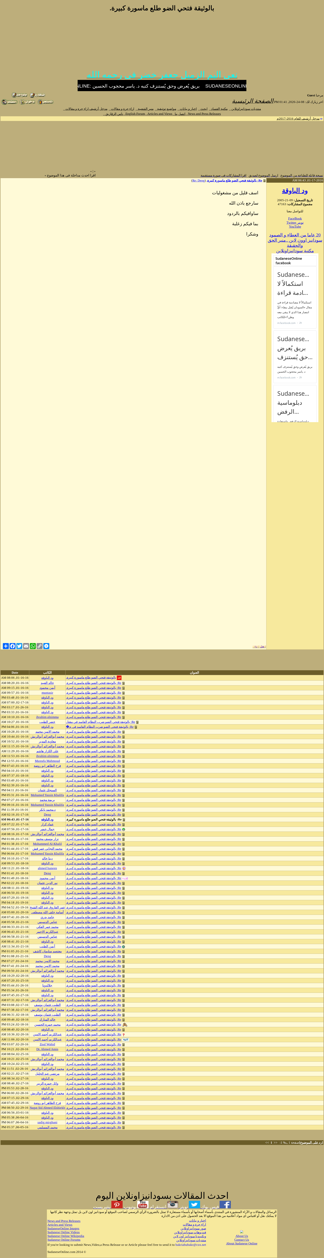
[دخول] (27, 104)
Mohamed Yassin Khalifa (47, 795)
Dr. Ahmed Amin (47, 1049)
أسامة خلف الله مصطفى (47, 912)
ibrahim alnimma (47, 717)
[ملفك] (9, 104)
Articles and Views (158, 114)
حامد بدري (47, 917)
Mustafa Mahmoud (47, 761)
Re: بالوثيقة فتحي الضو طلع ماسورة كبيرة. (234, 180)
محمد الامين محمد (47, 731)
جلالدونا (47, 985)
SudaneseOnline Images (63, 1228)
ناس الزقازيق (113, 114)
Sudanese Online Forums (63, 1239)
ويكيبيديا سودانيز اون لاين (189, 1236)
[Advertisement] (162, 43)
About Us (242, 1236)
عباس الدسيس (47, 922)
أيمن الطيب (47, 946)
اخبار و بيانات (187, 109)
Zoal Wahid (47, 1044)
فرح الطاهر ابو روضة (47, 766)
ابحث (203, 109)
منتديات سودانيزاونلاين (245, 109)
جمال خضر (47, 829)
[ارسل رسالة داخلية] (45, 104)
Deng (47, 814)
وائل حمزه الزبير (47, 1083)
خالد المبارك (47, 1019)
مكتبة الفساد (218, 109)
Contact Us (241, 1239)
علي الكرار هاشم (47, 751)
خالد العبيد (47, 683)
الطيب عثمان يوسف (47, 1005)
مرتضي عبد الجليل (47, 1074)
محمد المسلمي (47, 1127)
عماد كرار (47, 824)
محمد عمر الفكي (47, 927)
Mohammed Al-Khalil (47, 844)
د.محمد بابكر (47, 809)
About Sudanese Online (241, 1243)
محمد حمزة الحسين (47, 1024)
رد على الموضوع (311, 1142)
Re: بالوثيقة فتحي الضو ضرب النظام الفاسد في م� (100, 727)
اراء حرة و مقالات (121, 109)
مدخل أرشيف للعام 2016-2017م (298, 118)
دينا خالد (47, 858)
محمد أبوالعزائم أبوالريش (47, 736)
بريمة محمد (47, 800)
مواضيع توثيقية (165, 109)
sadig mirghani (47, 1122)
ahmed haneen (47, 868)
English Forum (134, 114)
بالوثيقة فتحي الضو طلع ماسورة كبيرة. (91, 677)
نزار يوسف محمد (47, 839)
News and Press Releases (203, 114)
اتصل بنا (178, 114)
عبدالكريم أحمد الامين (47, 1034)
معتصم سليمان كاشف (47, 951)
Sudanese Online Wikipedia (65, 1236)
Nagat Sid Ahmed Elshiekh (47, 1107)
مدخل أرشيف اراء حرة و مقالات (85, 109)
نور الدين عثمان (47, 883)
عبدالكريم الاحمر (47, 932)
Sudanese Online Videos (63, 1232)
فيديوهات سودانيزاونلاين (190, 1232)
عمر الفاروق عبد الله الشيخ (47, 907)
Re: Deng (198, 180)
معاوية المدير (47, 741)
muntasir (47, 692)
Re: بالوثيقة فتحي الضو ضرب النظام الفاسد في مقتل (100, 722)
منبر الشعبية (145, 109)
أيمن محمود (47, 688)
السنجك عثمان (47, 790)
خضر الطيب (47, 722)
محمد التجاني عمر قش (47, 848)
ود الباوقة (295, 190)
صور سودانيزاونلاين (193, 1228)
